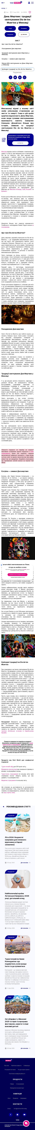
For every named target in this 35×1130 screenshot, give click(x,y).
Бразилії (4, 191)
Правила (15, 1098)
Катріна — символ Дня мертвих (13, 59)
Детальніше (24, 862)
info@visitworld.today (20, 1108)
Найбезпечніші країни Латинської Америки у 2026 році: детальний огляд (17, 895)
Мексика (4, 151)
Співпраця (27, 1065)
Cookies (24, 569)
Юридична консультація (9, 769)
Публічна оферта (16, 1065)
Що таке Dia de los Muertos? (12, 44)
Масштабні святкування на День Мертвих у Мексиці (17, 64)
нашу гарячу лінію (9, 792)
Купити (20, 143)
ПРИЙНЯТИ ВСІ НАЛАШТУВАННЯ (17, 574)
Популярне (24, 28)
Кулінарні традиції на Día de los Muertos (17, 69)
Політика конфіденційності (17, 1073)
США (23, 189)
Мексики (13, 189)
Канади (19, 189)
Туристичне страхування (9, 774)
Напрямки (23, 1098)
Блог (9, 1098)
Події (10, 28)
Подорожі (10, 34)
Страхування (20, 1084)
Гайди (12, 1084)
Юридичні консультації (17, 1088)
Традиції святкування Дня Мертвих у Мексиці (15, 53)
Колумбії (29, 189)
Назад (3, 8)
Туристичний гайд (7, 766)
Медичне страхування (8, 780)
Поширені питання (10, 1069)
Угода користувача (23, 1069)
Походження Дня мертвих (11, 48)
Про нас (6, 1065)
